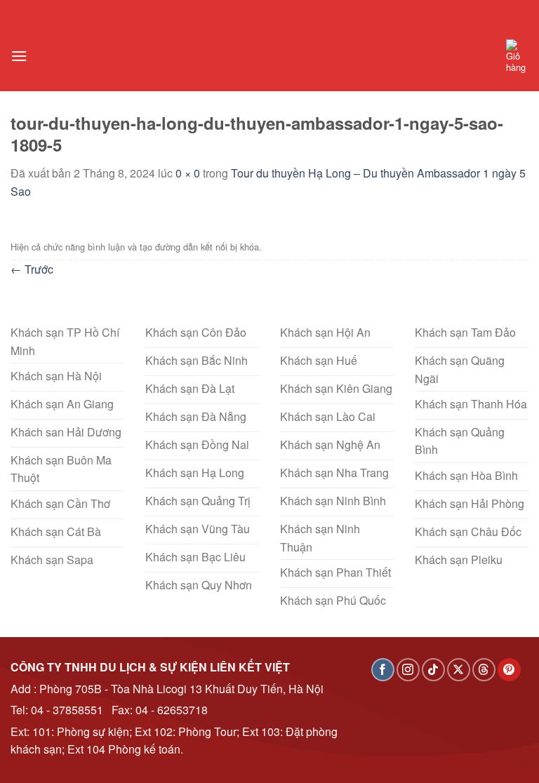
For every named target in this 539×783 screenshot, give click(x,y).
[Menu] (19, 56)
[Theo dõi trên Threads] (483, 669)
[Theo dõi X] (458, 669)
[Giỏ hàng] (517, 56)
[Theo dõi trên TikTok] (433, 669)
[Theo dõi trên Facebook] (382, 669)
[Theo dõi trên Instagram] (408, 669)
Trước (32, 269)
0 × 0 (187, 173)
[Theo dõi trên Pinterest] (509, 669)
